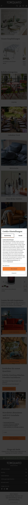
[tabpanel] (14, 251)
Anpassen (14, 273)
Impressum (10, 261)
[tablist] (14, 236)
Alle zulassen (14, 269)
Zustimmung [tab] (7, 235)
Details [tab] (20, 235)
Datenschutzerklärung (12, 260)
